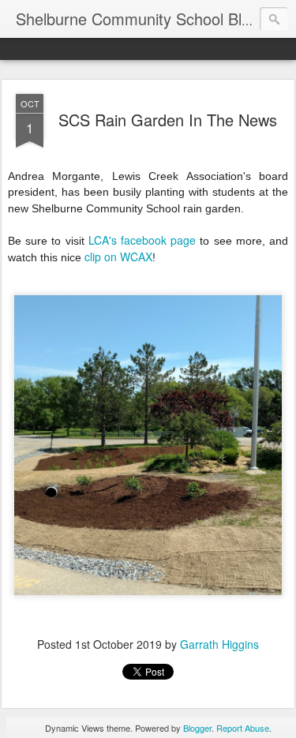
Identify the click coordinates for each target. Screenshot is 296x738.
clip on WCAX (118, 256)
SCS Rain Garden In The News (167, 119)
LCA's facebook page (142, 240)
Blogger (197, 727)
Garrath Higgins (219, 644)
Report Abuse (242, 727)
